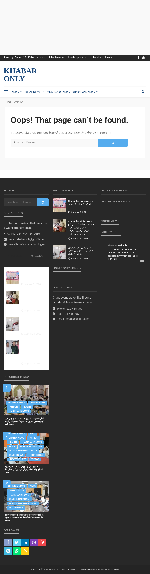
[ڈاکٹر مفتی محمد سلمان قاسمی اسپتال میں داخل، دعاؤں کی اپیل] (12, 324)
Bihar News (55, 57)
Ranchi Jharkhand (31, 446)
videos (35, 459)
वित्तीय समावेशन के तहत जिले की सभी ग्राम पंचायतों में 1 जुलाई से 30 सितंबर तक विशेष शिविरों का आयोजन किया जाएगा (25, 518)
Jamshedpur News (78, 57)
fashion (13, 407)
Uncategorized (17, 459)
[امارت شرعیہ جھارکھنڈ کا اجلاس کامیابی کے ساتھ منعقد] (12, 277)
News (40, 57)
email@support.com (77, 319)
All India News (16, 403)
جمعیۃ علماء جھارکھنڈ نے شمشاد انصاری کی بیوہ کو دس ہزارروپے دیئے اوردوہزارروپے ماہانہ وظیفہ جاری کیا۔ (33, 299)
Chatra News (37, 403)
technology (35, 455)
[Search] (143, 92)
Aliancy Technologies (32, 244)
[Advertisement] (75, 27)
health (27, 407)
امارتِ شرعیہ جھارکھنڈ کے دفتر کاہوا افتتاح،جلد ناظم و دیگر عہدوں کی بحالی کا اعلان (24, 469)
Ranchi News (16, 455)
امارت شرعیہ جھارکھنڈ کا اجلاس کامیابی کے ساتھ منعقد (32, 276)
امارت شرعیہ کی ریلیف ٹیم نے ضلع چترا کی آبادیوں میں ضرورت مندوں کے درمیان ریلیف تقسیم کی (24, 421)
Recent (39, 256)
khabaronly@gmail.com (31, 239)
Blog (33, 434)
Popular (16, 256)
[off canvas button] (6, 92)
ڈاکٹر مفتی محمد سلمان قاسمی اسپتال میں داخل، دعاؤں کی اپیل (32, 324)
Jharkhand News (101, 57)
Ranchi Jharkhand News (23, 451)
